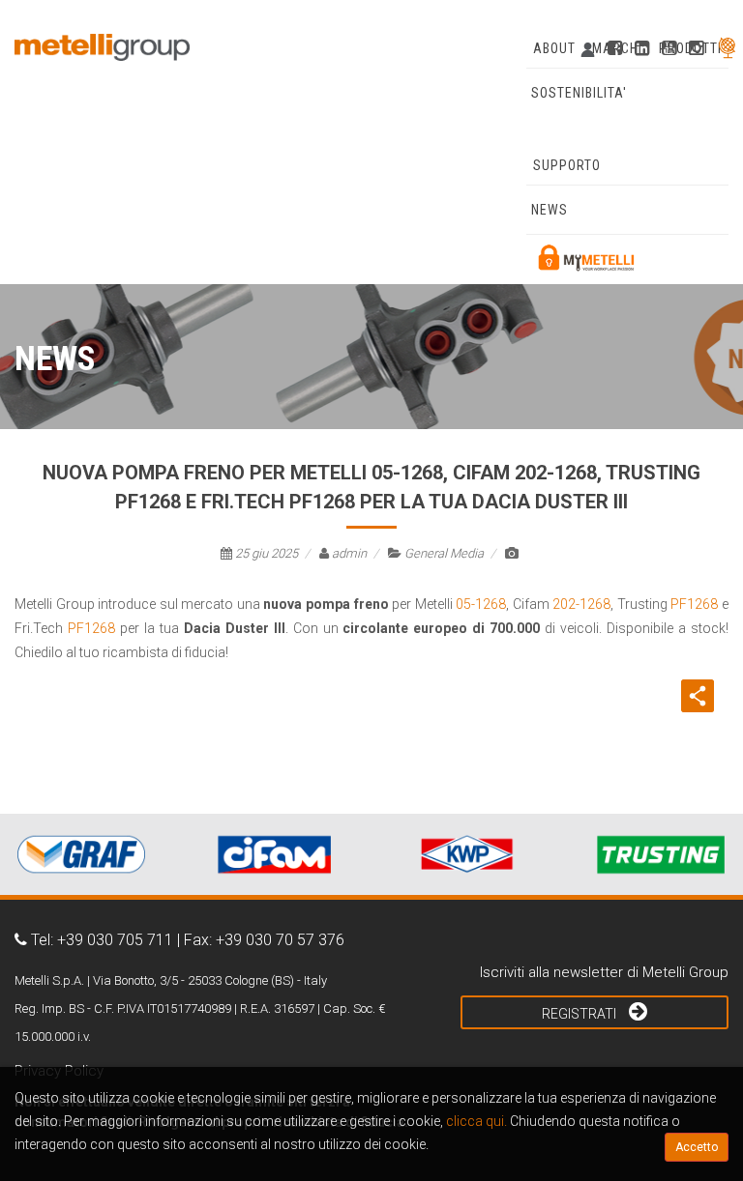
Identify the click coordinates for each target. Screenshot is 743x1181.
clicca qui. (476, 1121)
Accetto (696, 1147)
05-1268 (481, 604)
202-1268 (581, 604)
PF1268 (694, 604)
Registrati (580, 1014)
